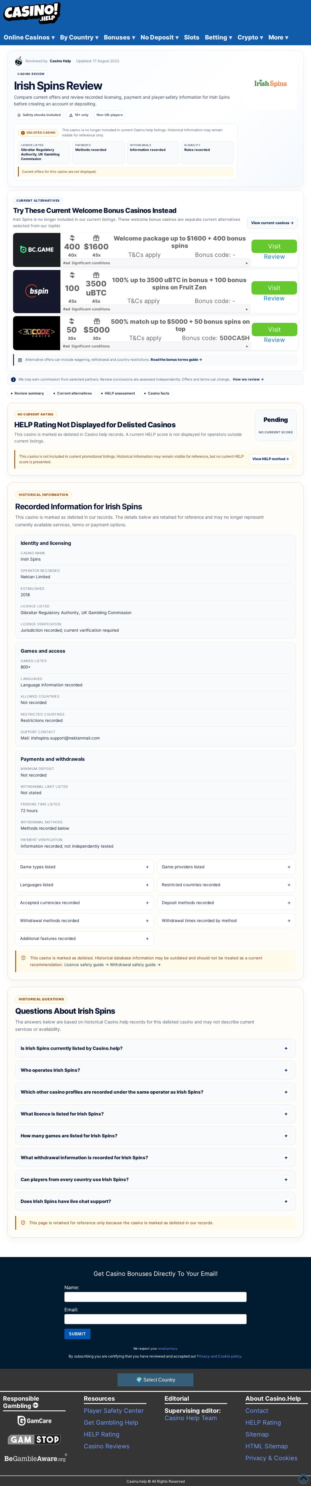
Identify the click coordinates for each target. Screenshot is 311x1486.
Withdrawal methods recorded (49, 920)
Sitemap (257, 1434)
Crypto (250, 37)
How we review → (248, 379)
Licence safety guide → (86, 964)
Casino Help (60, 61)
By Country (79, 37)
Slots (192, 37)
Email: (71, 1310)
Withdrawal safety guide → (135, 964)
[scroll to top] (303, 1478)
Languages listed (36, 884)
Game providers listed (183, 866)
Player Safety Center (114, 1410)
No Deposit (160, 37)
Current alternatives (74, 393)
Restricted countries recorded (191, 884)
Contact (256, 1410)
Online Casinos (29, 37)
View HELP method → (270, 459)
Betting (218, 37)
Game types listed (37, 866)
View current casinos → (272, 222)
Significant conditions (86, 263)
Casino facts (158, 393)
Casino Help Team (191, 1418)
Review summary (29, 393)
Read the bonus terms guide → (176, 359)
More (278, 37)
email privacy (168, 1348)
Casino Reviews (106, 1446)
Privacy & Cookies (271, 1458)
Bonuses (119, 37)
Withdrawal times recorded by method (199, 920)
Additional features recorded (48, 938)
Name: (71, 1287)
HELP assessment (120, 393)
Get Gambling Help (111, 1422)
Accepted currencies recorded (50, 902)
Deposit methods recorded (188, 902)
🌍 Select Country (155, 1379)
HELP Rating (101, 1434)
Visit (274, 246)
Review (274, 256)
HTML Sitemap (266, 1446)
